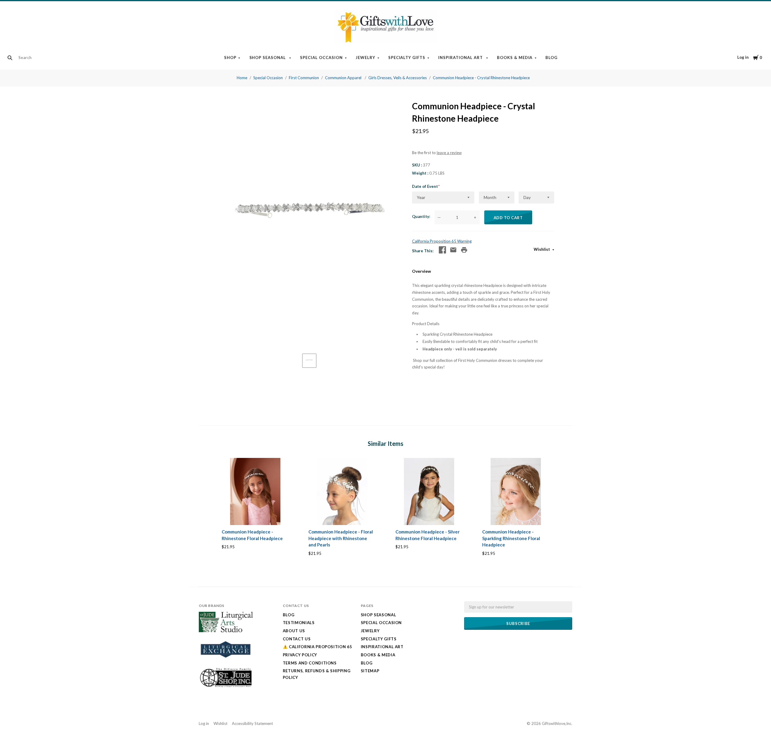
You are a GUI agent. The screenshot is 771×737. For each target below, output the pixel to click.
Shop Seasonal (268, 57)
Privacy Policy (300, 654)
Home (242, 77)
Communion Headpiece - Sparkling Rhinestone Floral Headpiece (511, 538)
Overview (421, 271)
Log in (743, 57)
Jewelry (365, 57)
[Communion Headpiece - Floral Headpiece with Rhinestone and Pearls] (342, 491)
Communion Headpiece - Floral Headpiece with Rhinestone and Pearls (340, 538)
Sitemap (370, 670)
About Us (294, 630)
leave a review (449, 152)
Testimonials (299, 622)
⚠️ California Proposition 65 (317, 646)
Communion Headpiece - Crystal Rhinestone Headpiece (481, 77)
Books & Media (515, 57)
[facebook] (442, 249)
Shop (230, 57)
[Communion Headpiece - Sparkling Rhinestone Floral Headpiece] (515, 491)
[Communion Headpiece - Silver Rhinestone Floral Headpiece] (429, 491)
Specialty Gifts (407, 57)
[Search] (10, 57)
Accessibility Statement (252, 723)
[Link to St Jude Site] (226, 687)
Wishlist (542, 249)
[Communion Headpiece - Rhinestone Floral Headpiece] (255, 491)
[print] (464, 249)
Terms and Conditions (310, 663)
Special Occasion (321, 57)
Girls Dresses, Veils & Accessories (397, 77)
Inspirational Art (461, 57)
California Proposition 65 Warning (442, 241)
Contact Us (297, 638)
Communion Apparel (343, 77)
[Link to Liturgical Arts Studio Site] (226, 630)
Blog (551, 57)
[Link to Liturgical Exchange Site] (226, 661)
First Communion (304, 77)
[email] (453, 249)
